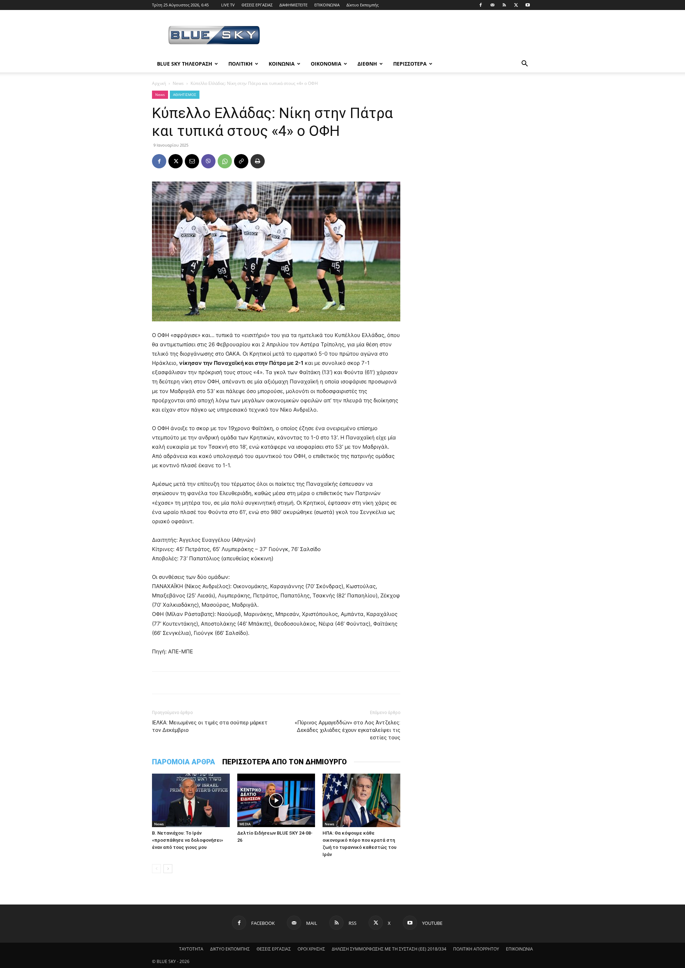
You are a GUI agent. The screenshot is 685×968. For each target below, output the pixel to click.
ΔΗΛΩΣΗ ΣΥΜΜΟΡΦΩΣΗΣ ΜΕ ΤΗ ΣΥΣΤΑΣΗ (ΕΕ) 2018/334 (389, 949)
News (178, 83)
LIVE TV (228, 4)
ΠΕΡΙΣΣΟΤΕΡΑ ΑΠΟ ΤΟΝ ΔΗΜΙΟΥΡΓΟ (284, 762)
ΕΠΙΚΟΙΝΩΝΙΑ (327, 4)
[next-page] (167, 868)
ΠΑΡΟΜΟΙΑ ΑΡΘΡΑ (183, 762)
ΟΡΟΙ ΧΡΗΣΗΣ (311, 949)
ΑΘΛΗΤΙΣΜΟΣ (184, 94)
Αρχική (159, 83)
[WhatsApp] (225, 161)
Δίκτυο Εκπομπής (362, 4)
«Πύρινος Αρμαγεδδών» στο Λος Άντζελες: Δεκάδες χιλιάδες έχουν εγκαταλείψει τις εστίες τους (347, 730)
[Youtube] (527, 5)
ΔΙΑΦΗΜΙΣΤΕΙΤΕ (293, 4)
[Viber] (208, 161)
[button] (524, 64)
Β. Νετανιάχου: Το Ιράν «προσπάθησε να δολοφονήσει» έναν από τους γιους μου (187, 840)
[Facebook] (480, 5)
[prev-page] (156, 868)
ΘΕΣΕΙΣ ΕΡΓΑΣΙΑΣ (257, 4)
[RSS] (504, 5)
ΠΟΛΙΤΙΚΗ (240, 63)
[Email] (192, 161)
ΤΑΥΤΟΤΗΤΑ (191, 949)
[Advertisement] (403, 36)
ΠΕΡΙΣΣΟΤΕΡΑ (410, 63)
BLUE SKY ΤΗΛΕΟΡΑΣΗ (184, 63)
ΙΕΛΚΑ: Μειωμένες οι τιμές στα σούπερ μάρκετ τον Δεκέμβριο (210, 726)
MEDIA (245, 823)
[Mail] (492, 5)
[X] (516, 5)
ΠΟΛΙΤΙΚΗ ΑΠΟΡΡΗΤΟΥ (476, 949)
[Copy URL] (241, 161)
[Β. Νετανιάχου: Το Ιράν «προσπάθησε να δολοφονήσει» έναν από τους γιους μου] (191, 800)
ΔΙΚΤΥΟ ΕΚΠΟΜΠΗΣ (230, 949)
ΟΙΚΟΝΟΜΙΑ (326, 63)
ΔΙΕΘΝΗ (367, 63)
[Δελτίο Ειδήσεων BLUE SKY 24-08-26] (276, 800)
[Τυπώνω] (257, 161)
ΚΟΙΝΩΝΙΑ (282, 63)
